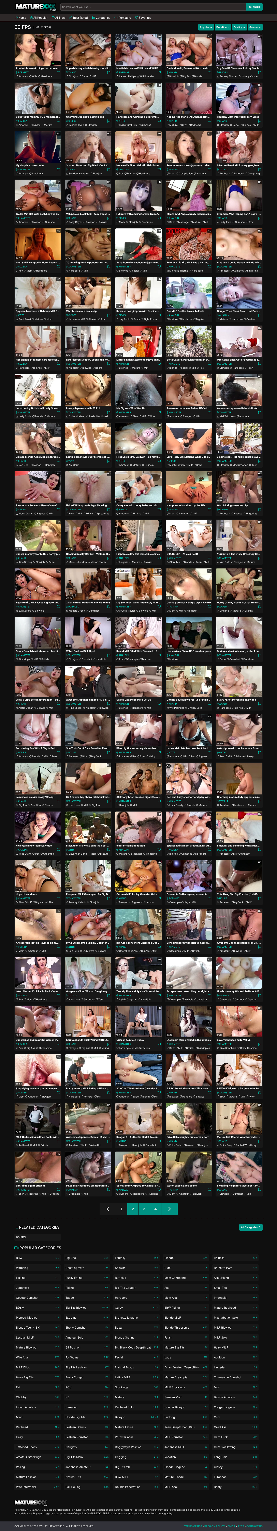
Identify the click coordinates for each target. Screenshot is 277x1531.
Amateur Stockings (37, 1457)
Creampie (147, 222)
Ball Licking (86, 1487)
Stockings (37, 173)
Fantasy (136, 1257)
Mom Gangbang (185, 1277)
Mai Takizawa (228, 416)
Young (105, 1048)
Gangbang (254, 173)
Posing (37, 1467)
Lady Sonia (24, 416)
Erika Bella (175, 1145)
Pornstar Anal (136, 1437)
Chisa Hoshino (77, 416)
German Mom (185, 1397)
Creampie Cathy (178, 902)
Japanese (37, 1287)
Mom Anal (185, 1297)
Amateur (23, 76)
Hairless (235, 1257)
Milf (93, 76)
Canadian (86, 1407)
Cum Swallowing (235, 1447)
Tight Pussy (150, 319)
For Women (86, 1357)
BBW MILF (136, 1477)
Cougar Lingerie (235, 1407)
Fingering (252, 270)
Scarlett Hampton (79, 173)
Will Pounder (147, 76)
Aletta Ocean (25, 513)
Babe (85, 76)
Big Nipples (203, 1048)
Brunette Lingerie (136, 1317)
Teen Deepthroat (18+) (185, 1427)
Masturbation (177, 464)
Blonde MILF (185, 1317)
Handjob (50, 464)
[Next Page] (169, 1209)
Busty (136, 319)
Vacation (185, 1457)
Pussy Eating (86, 1277)
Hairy (152, 756)
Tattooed (239, 173)
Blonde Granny (136, 1337)
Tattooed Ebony (37, 1447)
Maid (37, 1417)
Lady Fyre (225, 222)
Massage (183, 222)
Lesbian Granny (86, 1427)
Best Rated (80, 17)
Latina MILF (136, 1377)
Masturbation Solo (235, 1317)
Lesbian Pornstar (86, 1437)
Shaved (92, 319)
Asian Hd (95, 1145)
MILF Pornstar (185, 1437)
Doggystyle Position (136, 1447)
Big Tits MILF (136, 1467)
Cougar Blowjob (185, 1407)
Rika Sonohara (228, 1048)
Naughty (86, 1447)
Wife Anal (37, 1357)
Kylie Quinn (24, 853)
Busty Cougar (86, 1377)
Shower (136, 1267)
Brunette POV (235, 1267)
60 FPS (21, 1237)
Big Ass (186, 76)
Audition (235, 1357)
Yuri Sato (225, 562)
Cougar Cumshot (37, 1297)
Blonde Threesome (185, 1327)
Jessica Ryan (76, 124)
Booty (235, 1487)
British (89, 513)
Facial (135, 270)
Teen (250, 367)
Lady (185, 1357)
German (252, 999)
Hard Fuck (235, 1437)
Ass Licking (235, 1277)
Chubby (37, 1397)
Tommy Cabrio (77, 902)
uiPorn (223, 72)
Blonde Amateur (235, 1397)
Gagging (136, 1457)
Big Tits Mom (86, 1457)
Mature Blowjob (37, 1347)
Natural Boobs (136, 1367)
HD (86, 1397)
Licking (37, 1277)
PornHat (23, 72)
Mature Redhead (235, 1307)
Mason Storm (98, 562)
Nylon (251, 1096)
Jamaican (202, 999)
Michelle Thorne (178, 270)
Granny (249, 610)
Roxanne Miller (127, 756)
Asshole (188, 999)
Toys (54, 756)
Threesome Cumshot (235, 1377)
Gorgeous (89, 999)
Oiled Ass (235, 1427)
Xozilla (22, 121)
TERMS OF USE (193, 1526)
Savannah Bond (78, 853)
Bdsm (98, 367)
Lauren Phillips (127, 76)
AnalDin (124, 169)
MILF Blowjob (235, 1327)
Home (22, 17)
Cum (235, 1417)
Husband (153, 1193)
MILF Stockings (185, 1387)
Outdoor (251, 319)
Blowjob (73, 76)
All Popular (40, 17)
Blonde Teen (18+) (37, 1327)
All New (60, 17)
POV (86, 1387)
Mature (48, 124)
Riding (86, 1287)
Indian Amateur (37, 1407)
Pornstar (88, 1096)
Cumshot (145, 124)
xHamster (24, 169)
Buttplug (136, 1277)
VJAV (71, 461)
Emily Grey (226, 1145)
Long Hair (235, 1457)
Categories (102, 17)
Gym (185, 1267)
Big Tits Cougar (136, 1287)
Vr (40, 805)
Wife (34, 76)
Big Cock (96, 756)
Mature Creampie (185, 1377)
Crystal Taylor (127, 610)
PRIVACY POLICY (214, 1526)
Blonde (198, 76)
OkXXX (72, 121)
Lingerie (123, 562)
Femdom (248, 659)
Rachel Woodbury (246, 1145)
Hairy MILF (235, 1347)
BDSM (37, 1307)
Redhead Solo (136, 1407)
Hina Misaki (75, 707)
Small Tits (235, 1287)
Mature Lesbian (37, 1477)
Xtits (122, 121)
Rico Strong (25, 562)
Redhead (195, 124)
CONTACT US (254, 1526)
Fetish (185, 1337)
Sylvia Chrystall (128, 999)
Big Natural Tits (128, 124)
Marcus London (78, 562)
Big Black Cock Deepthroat (136, 1347)
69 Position (86, 1347)
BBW (37, 1257)
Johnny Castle (249, 76)
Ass (185, 1287)
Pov (121, 173)
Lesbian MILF (37, 1337)
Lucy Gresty (176, 805)
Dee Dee (23, 464)
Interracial (235, 1297)
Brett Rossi (24, 319)
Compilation (186, 173)
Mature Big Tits (185, 1347)
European (235, 1477)
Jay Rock (124, 319)
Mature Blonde (185, 1477)
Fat (37, 1387)
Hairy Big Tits (37, 1377)
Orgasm (149, 464)
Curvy (136, 1307)
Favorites (144, 17)
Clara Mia (174, 562)
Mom (172, 173)
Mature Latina (136, 1427)
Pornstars (124, 17)
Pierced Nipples (37, 1317)
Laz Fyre (74, 950)
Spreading (102, 513)
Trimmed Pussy (245, 756)
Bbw (184, 124)
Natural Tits (86, 1477)
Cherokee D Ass (128, 950)
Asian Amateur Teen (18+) (185, 1367)
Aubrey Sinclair (228, 76)
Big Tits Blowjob (86, 1307)
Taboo (86, 1297)
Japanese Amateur (86, 1467)
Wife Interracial (37, 1487)
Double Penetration (136, 1487)
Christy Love (195, 707)
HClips (22, 752)
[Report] (58, 72)
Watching (37, 1267)
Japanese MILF (185, 1447)
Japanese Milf (77, 319)
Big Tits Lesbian (86, 1367)
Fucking (185, 1417)
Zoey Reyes (75, 222)
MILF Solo (235, 1337)
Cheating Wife (86, 1267)
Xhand (72, 72)
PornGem (73, 606)
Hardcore (46, 76)
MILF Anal (185, 1487)
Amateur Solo (86, 1337)
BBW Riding (185, 1307)
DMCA (231, 1526)
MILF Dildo (37, 1367)
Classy (235, 1467)
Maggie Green (77, 610)
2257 (241, 1526)
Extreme (86, 1317)
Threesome (45, 1048)
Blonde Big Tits (86, 1417)
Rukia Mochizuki (98, 416)
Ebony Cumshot (86, 1327)
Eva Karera (24, 610)
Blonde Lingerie (185, 1467)
